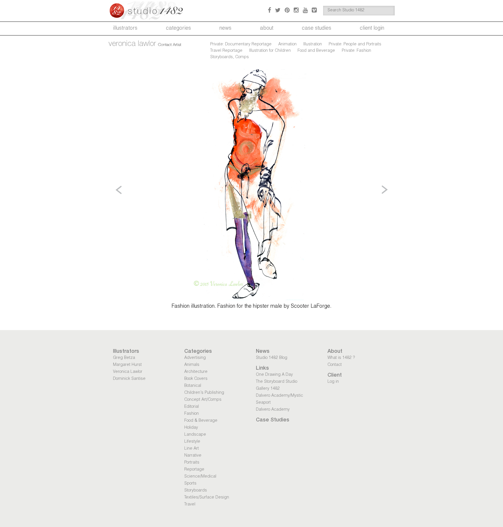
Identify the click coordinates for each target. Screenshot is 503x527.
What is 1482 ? (341, 358)
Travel (189, 505)
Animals (191, 365)
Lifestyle (192, 442)
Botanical (192, 386)
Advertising (195, 358)
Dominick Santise (129, 379)
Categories (178, 28)
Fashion (191, 414)
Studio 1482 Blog (271, 358)
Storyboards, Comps (229, 57)
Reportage (194, 470)
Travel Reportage (226, 51)
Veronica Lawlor (127, 372)
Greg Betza (124, 358)
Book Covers (196, 379)
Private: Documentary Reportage (241, 44)
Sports (190, 484)
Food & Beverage (200, 421)
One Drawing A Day (274, 375)
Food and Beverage (316, 51)
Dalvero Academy (273, 410)
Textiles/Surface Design (206, 498)
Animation (287, 44)
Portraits (191, 463)
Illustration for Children (270, 51)
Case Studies (316, 28)
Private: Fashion (356, 51)
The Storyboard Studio (276, 382)
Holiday (191, 428)
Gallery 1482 (268, 389)
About (266, 28)
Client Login (372, 28)
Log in (333, 382)
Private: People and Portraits (355, 44)
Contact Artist (169, 45)
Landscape (195, 435)
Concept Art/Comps (203, 400)
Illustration (312, 44)
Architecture (196, 372)
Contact (334, 365)
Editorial (191, 407)
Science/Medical (200, 477)
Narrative (192, 456)
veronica (132, 44)
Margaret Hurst (127, 365)
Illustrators (125, 28)
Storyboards (195, 491)
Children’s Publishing (204, 393)
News (225, 28)
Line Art (191, 449)
